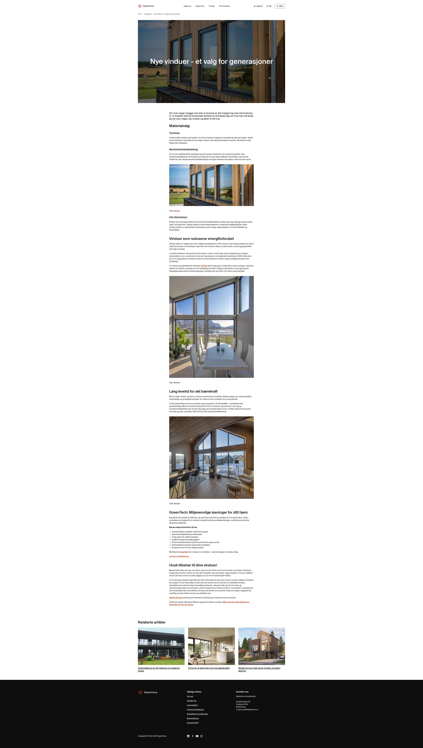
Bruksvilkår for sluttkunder (197, 714)
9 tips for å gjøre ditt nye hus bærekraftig (209, 668)
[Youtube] (197, 736)
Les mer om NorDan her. (179, 556)
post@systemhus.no (250, 709)
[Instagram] (201, 736)
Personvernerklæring (195, 709)
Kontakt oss (191, 701)
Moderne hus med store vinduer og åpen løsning (259, 669)
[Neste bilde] (282, 650)
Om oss (190, 696)
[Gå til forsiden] (146, 6)
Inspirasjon (148, 14)
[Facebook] (192, 736)
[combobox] (270, 6)
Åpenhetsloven (193, 718)
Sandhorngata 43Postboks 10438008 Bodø (243, 704)
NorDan (177, 211)
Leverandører (192, 705)
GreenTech (184, 552)
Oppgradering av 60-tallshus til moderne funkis (159, 669)
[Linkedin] (188, 736)
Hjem (140, 14)
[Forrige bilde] (140, 650)
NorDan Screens (176, 597)
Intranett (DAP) (193, 723)
